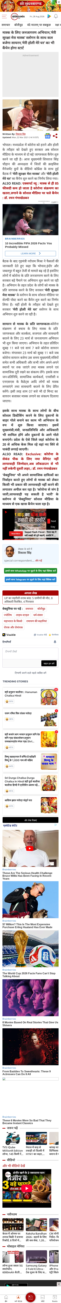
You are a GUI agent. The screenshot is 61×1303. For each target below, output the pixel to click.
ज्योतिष (8, 615)
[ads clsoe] (59, 1284)
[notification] (56, 16)
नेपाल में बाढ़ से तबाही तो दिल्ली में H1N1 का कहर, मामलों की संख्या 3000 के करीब (35, 1151)
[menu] (5, 16)
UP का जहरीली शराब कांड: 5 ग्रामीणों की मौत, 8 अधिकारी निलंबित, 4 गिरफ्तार (28, 599)
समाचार (6, 25)
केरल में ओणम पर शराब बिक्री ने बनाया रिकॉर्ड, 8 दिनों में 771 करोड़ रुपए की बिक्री (12, 1237)
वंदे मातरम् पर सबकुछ (39, 25)
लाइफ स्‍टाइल (22, 615)
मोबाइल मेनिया (15, 1246)
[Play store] (49, 16)
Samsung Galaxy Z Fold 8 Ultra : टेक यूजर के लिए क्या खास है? (36, 1269)
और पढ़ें (38, 560)
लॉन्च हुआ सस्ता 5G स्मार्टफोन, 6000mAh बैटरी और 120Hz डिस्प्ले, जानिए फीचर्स (12, 1269)
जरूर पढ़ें (12, 1128)
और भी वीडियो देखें (13, 1166)
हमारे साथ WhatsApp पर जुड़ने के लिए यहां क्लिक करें (30, 570)
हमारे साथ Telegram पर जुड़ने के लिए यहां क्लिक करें (30, 579)
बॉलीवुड (18, 25)
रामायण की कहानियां (36, 621)
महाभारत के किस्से (13, 621)
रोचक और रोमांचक (13, 627)
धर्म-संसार (38, 615)
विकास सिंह (21, 134)
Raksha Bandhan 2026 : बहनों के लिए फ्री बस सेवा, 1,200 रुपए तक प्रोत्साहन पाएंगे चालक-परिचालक (36, 1237)
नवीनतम (12, 1214)
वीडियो (11, 1160)
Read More (16, 534)
